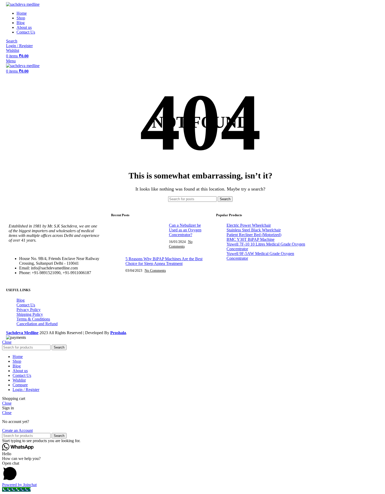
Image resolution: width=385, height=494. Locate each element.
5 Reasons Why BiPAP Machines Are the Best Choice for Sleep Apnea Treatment (163, 261)
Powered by (19, 484)
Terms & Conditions (33, 319)
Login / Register (26, 389)
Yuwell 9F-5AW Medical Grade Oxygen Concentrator (260, 255)
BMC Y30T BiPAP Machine (250, 239)
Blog (20, 300)
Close (7, 342)
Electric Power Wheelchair (249, 225)
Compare (20, 385)
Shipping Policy (29, 314)
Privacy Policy (28, 309)
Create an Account (17, 430)
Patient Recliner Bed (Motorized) (254, 234)
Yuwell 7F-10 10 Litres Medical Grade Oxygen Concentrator (266, 246)
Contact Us (25, 305)
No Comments (155, 270)
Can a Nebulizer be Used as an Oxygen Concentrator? (185, 230)
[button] (192, 471)
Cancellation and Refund (37, 324)
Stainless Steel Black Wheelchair (254, 230)
